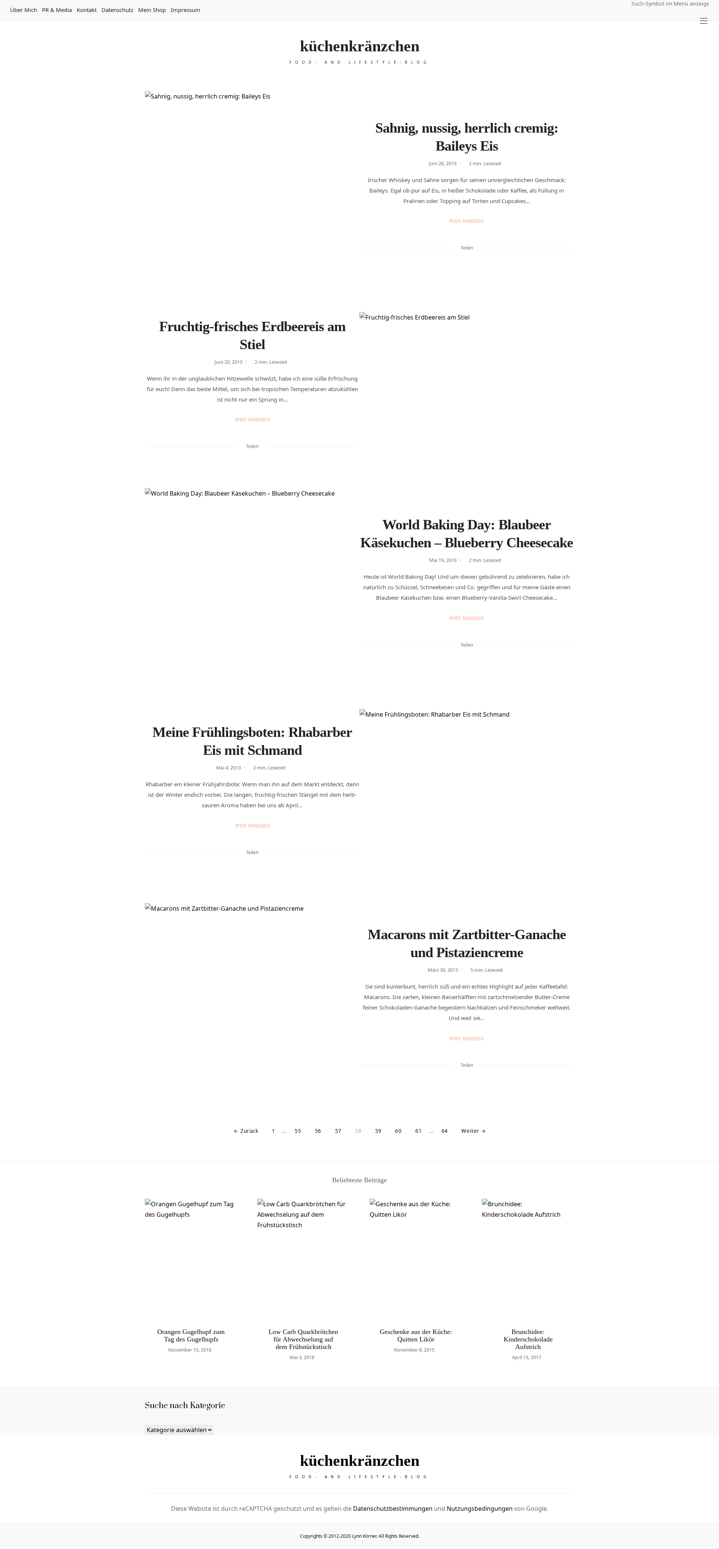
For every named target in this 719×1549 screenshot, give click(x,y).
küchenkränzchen (359, 46)
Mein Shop (152, 9)
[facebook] (8, 627)
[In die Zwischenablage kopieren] (486, 264)
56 (318, 1130)
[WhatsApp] (476, 264)
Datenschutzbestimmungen (393, 1508)
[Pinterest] (456, 264)
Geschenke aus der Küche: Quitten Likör (416, 1335)
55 (298, 1130)
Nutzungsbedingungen (480, 1508)
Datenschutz (117, 9)
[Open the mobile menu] (704, 20)
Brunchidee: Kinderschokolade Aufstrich (528, 1339)
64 (445, 1130)
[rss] (8, 674)
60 (398, 1130)
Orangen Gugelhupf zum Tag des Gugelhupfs (191, 1335)
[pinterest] (8, 643)
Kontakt (87, 9)
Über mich (23, 9)
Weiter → (473, 1130)
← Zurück (246, 1130)
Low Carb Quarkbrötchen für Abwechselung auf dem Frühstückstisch (303, 1339)
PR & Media (57, 9)
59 (378, 1130)
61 (418, 1130)
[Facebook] (447, 264)
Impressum (185, 9)
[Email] (466, 264)
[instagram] (8, 658)
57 (338, 1130)
